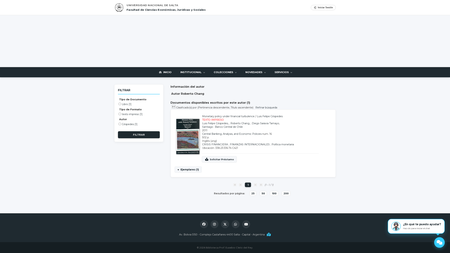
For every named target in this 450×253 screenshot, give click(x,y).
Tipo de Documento (132, 99)
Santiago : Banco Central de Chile (222, 126)
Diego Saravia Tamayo (265, 123)
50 (263, 193)
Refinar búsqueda (266, 107)
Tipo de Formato (130, 109)
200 (286, 193)
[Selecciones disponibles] (174, 107)
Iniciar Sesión (325, 7)
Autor (123, 119)
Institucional (191, 72)
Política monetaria (283, 144)
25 (253, 193)
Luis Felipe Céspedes (270, 116)
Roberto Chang (239, 123)
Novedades (254, 72)
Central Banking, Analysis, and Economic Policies (232, 133)
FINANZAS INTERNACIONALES (250, 144)
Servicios (282, 72)
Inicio (167, 72)
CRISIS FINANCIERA (215, 144)
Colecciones (224, 72)
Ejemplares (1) (190, 169)
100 (274, 193)
